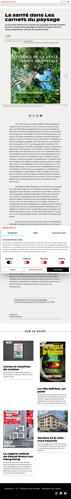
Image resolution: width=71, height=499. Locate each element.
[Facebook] (30, 116)
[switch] (26, 262)
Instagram (65, 493)
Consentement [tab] (12, 233)
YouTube (56, 493)
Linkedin (61, 493)
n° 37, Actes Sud (30, 302)
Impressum (9, 488)
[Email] (37, 116)
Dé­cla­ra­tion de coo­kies (51, 488)
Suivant (66, 76)
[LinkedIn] (34, 116)
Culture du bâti (47, 345)
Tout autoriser (57, 270)
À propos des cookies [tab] (59, 233)
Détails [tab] (35, 233)
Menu (68, 2)
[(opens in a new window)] (41, 116)
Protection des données (30, 488)
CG (17, 488)
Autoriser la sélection (35, 270)
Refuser (13, 270)
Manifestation (12, 412)
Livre (8, 36)
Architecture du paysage (15, 316)
